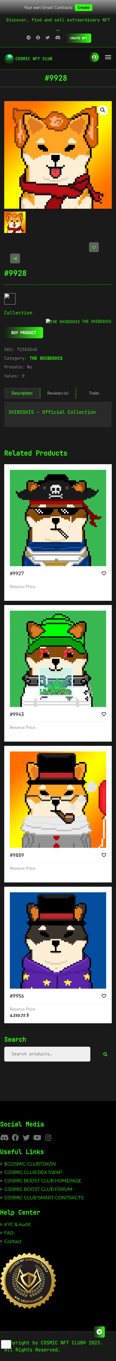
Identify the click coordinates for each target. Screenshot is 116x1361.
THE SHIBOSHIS (46, 358)
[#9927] (58, 518)
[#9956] (58, 940)
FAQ (9, 1233)
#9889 (17, 855)
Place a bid (63, 474)
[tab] (22, 393)
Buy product (23, 332)
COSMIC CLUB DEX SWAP (33, 1172)
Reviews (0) (57, 393)
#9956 (17, 996)
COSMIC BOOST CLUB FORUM (38, 1189)
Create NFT (78, 38)
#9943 (17, 714)
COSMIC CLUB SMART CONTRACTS (44, 1197)
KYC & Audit (17, 1224)
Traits (94, 393)
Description (22, 393)
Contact (13, 1241)
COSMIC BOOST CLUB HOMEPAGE (42, 1181)
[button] (103, 110)
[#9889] (58, 799)
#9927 (17, 573)
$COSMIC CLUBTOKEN (30, 1164)
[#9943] (58, 659)
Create (84, 7)
